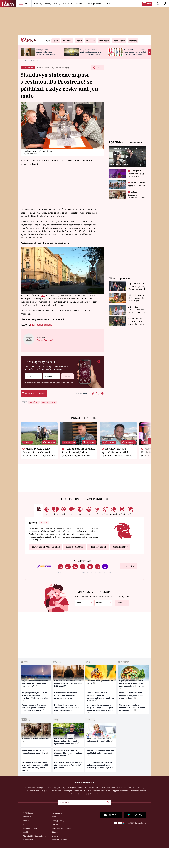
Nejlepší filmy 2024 (44, 787)
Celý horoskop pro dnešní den (46, 547)
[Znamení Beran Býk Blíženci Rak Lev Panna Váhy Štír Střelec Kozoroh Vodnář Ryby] (51, 376)
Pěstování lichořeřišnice (102, 791)
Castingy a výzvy (58, 820)
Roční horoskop (120, 547)
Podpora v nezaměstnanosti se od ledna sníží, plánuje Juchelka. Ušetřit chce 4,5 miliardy (35, 707)
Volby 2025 (45, 791)
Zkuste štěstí (129, 566)
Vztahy (48, 3)
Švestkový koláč (92, 794)
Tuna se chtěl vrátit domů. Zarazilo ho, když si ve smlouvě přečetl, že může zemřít (78, 453)
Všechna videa (137, 142)
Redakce (55, 836)
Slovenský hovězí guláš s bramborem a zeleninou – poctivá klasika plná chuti (132, 707)
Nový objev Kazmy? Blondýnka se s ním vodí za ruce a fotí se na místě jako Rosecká (68, 765)
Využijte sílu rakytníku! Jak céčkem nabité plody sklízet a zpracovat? (100, 751)
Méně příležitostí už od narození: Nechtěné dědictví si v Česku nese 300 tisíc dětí (47, 53)
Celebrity (38, 3)
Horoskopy (67, 3)
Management (57, 813)
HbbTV (26, 824)
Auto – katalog (138, 787)
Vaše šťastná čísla (82, 560)
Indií (43, 295)
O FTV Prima (28, 813)
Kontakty (55, 824)
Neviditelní (80, 3)
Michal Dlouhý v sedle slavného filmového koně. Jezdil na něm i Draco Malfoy (38, 452)
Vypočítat (122, 603)
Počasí (97, 787)
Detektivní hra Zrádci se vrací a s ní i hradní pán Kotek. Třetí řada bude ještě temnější (68, 683)
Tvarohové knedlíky (138, 791)
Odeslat (67, 376)
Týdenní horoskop (74, 547)
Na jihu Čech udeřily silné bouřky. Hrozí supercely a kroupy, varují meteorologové (35, 683)
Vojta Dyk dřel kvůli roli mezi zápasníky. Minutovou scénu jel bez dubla (137, 286)
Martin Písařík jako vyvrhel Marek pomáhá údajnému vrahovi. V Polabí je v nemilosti (117, 453)
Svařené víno (56, 791)
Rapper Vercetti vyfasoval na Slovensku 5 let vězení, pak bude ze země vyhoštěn (68, 753)
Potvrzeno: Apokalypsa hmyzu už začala (100, 682)
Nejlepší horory (59, 787)
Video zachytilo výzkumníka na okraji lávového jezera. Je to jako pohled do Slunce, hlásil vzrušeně (100, 707)
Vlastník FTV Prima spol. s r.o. (34, 836)
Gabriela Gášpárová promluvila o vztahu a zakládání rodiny (137, 196)
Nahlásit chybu (29, 840)
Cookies (26, 832)
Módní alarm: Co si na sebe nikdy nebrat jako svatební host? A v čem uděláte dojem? (135, 53)
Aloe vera (87, 791)
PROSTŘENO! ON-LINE (41, 324)
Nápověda (55, 832)
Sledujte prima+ (95, 3)
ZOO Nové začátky (124, 787)
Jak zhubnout (30, 787)
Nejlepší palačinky (77, 794)
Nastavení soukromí (59, 840)
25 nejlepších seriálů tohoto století (35, 738)
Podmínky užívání (30, 828)
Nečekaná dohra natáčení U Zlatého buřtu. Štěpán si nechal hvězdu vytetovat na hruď (66, 707)
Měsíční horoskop (98, 547)
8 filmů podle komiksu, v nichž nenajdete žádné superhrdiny (33, 751)
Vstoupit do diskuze (35, 393)
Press (54, 817)
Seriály (57, 3)
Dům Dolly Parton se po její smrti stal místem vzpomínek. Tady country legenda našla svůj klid (99, 765)
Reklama (26, 820)
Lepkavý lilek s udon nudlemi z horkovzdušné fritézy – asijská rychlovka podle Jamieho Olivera (132, 683)
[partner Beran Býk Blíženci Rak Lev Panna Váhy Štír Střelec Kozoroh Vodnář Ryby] (103, 603)
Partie (91, 787)
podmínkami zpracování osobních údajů (60, 383)
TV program (71, 787)
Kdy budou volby (108, 787)
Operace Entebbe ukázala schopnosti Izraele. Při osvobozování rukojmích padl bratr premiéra (100, 697)
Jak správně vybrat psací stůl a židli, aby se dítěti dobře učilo (99, 739)
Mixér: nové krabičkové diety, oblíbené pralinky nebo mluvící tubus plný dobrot (131, 695)
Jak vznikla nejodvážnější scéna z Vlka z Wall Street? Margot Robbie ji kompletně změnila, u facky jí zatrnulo (35, 766)
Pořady (108, 3)
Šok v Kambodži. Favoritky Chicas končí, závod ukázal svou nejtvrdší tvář (137, 321)
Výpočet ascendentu (120, 791)
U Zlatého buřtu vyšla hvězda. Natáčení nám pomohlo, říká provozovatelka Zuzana (65, 695)
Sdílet (98, 68)
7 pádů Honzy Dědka (31, 791)
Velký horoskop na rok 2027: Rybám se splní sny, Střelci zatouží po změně (90, 51)
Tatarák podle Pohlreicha (72, 791)
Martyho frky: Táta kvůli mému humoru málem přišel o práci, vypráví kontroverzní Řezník (66, 741)
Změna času (82, 787)
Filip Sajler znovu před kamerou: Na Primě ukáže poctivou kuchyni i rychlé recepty (136, 298)
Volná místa (27, 817)
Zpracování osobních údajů (62, 828)
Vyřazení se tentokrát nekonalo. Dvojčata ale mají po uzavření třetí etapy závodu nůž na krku (137, 310)
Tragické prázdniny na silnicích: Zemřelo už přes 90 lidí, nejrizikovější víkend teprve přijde (35, 695)
